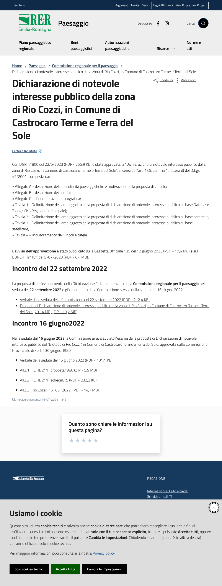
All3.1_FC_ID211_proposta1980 (58, 370)
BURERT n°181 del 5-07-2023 (50, 257)
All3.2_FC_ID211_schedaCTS (58, 380)
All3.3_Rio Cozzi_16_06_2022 (59, 390)
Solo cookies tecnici (29, 569)
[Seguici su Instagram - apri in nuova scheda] (165, 23)
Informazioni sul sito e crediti (167, 491)
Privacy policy (104, 553)
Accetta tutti (65, 569)
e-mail (163, 496)
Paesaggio (37, 66)
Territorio (19, 5)
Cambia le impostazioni (104, 569)
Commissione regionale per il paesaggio (85, 66)
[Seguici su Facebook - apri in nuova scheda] (156, 23)
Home (17, 66)
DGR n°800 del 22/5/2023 (55, 164)
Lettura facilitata (24, 151)
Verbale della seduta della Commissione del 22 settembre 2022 (85, 300)
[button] (203, 23)
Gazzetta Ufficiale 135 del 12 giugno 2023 (142, 251)
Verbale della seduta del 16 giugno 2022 (66, 360)
